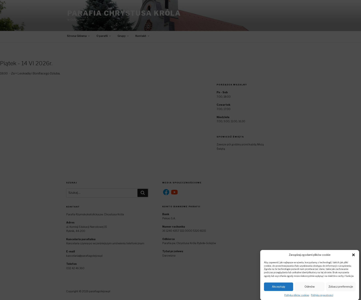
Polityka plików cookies (296, 295)
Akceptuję (278, 286)
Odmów (310, 286)
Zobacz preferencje (340, 286)
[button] (353, 255)
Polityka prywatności (322, 295)
